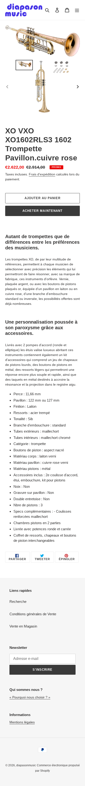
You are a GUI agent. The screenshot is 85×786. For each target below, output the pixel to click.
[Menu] (77, 10)
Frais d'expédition (42, 174)
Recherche (17, 602)
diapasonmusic (26, 765)
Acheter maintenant (42, 211)
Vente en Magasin (23, 626)
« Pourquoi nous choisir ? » (29, 697)
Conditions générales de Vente (32, 614)
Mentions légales (22, 722)
